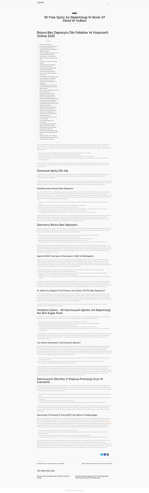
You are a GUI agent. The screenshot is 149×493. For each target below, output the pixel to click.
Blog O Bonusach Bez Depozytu (47, 96)
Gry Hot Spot (43, 75)
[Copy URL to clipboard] (110, 454)
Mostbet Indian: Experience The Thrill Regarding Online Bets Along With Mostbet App (91, 477)
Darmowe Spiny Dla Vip (45, 44)
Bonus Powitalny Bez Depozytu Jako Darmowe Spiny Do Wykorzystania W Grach (49, 132)
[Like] (38, 454)
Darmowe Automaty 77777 (46, 129)
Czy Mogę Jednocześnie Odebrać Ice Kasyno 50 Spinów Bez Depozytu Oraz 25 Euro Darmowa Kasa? (49, 103)
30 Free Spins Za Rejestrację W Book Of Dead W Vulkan (53, 477)
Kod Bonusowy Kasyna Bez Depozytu (49, 46)
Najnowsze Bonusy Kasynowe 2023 (48, 127)
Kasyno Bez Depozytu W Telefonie (48, 135)
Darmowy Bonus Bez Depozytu (47, 48)
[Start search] (111, 3)
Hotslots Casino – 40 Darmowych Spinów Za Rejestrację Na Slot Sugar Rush (49, 58)
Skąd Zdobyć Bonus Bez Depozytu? (48, 85)
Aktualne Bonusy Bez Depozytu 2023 (49, 76)
